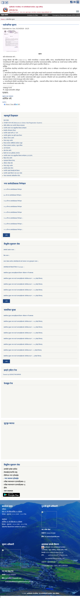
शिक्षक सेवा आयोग (8, 158)
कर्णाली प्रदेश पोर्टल (8, 168)
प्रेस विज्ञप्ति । (40, 15)
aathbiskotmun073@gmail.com (57, 555)
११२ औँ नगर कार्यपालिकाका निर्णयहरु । (13, 229)
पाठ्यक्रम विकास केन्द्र (9, 160)
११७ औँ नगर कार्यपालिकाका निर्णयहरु (13, 201)
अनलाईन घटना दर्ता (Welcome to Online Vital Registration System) (23, 123)
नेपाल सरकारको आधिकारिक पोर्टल (12, 175)
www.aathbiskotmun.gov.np (54, 552)
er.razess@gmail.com (52, 536)
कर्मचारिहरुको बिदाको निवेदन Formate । (14, 267)
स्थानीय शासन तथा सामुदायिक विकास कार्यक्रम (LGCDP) (18, 155)
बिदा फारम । (7, 255)
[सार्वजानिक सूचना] (11, 41)
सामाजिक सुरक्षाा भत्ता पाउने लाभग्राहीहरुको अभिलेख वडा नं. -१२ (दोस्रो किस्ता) (23, 290)
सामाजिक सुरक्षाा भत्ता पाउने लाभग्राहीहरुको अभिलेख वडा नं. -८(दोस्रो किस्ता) (22, 356)
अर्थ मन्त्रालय (7, 148)
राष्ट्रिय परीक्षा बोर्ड (8, 163)
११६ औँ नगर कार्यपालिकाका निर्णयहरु (13, 206)
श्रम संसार (6, 120)
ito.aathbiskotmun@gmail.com (54, 558)
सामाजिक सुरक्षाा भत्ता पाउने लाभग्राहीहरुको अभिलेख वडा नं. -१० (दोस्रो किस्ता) (23, 344)
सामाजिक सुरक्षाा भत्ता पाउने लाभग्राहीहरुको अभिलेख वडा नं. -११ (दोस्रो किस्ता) (23, 295)
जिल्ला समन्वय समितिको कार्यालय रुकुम (13, 143)
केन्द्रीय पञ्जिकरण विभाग (10, 130)
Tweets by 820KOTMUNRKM (12, 374)
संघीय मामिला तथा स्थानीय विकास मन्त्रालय (14, 125)
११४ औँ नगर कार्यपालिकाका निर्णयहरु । (13, 218)
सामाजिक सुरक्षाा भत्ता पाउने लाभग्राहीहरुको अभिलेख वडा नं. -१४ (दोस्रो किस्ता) (23, 278)
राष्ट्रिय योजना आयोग (9, 138)
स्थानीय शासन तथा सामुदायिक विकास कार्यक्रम (15, 128)
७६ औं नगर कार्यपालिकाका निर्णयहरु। (13, 195)
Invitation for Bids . (27, 15)
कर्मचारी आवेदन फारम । (9, 249)
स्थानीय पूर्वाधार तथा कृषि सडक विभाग (13, 135)
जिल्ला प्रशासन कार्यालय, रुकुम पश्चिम (13, 145)
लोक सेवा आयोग (7, 150)
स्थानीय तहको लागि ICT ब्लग (11, 133)
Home (3, 19)
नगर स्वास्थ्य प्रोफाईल (11, 478)
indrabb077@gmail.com (13, 578)
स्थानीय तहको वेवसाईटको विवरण (12, 170)
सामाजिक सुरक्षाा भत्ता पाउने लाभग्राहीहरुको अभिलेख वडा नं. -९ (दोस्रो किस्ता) (23, 350)
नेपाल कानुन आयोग (8, 140)
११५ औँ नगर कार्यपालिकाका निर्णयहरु (13, 212)
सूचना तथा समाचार (7, 96)
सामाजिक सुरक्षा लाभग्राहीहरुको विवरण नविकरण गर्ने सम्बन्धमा (18, 272)
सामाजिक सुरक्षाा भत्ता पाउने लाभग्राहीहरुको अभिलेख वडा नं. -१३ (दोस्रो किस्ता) (23, 284)
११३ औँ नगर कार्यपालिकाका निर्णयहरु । (13, 224)
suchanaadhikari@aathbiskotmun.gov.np (19, 581)
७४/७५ (4, 102)
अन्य (6, 235)
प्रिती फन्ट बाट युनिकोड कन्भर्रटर (12, 153)
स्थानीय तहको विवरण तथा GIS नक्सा (13, 173)
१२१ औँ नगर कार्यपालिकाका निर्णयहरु (13, 189)
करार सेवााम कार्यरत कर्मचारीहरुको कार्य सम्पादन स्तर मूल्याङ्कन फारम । (21, 261)
